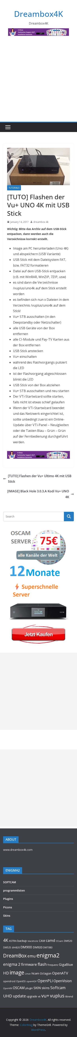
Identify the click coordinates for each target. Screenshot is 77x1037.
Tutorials (14, 187)
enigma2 (48, 955)
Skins (6, 915)
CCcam (59, 940)
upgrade (32, 996)
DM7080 (47, 947)
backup (22, 941)
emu (31, 956)
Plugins (8, 899)
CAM (42, 941)
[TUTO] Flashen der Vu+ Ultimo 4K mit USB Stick (39, 479)
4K (5, 940)
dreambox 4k (40, 222)
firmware (29, 964)
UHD (7, 996)
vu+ (45, 995)
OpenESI (21, 981)
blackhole (33, 940)
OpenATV (60, 973)
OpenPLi (45, 980)
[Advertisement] (38, 81)
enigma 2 (11, 964)
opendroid (9, 981)
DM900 (26, 947)
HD (6, 973)
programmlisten (14, 890)
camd (50, 940)
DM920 (37, 947)
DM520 (68, 941)
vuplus (57, 995)
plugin (29, 988)
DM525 (7, 947)
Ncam (35, 973)
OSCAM (19, 987)
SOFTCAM (9, 882)
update (19, 996)
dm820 (16, 947)
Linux (28, 973)
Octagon (45, 973)
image (17, 972)
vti (39, 996)
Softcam (58, 987)
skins (46, 988)
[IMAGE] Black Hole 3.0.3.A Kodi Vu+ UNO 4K (38, 494)
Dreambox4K (38, 13)
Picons (7, 907)
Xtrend (69, 996)
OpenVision (63, 980)
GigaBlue (66, 964)
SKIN (37, 988)
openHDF (31, 981)
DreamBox (15, 955)
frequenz (53, 965)
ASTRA (13, 941)
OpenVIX (7, 988)
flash (42, 964)
